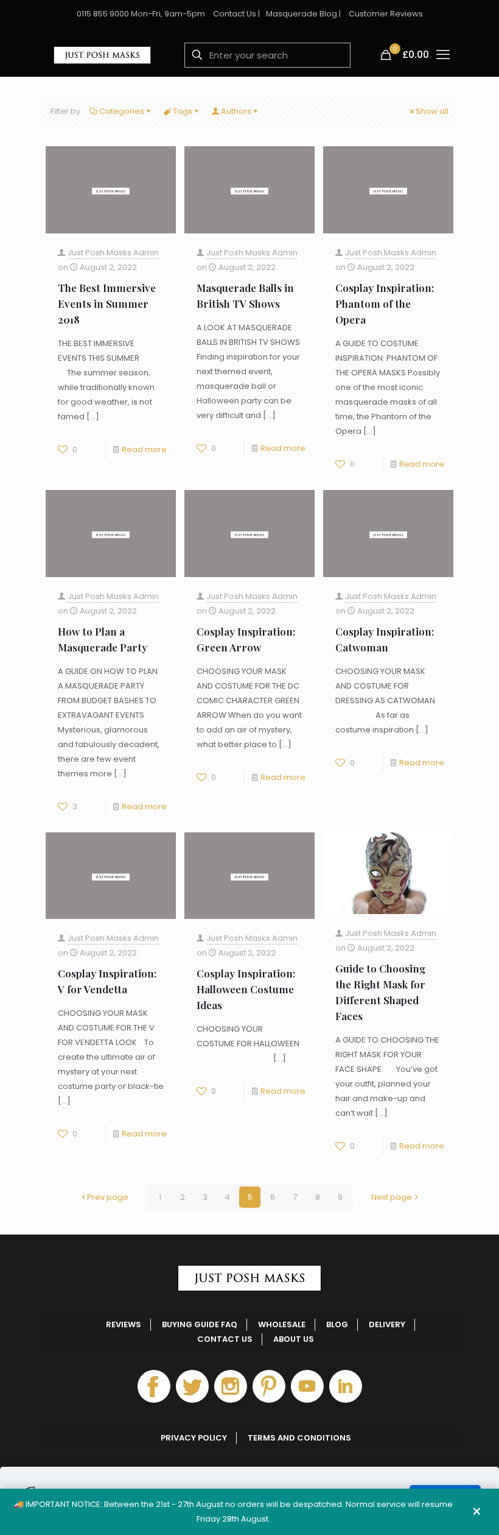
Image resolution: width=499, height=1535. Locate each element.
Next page (391, 1197)
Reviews (123, 1324)
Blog (337, 1324)
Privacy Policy (194, 1438)
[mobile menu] (443, 54)
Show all (432, 111)
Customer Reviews (386, 13)
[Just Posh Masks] (102, 54)
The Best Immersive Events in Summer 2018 (107, 303)
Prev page (107, 1197)
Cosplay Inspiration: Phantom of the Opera (384, 303)
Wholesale (281, 1324)
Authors (236, 111)
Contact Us (234, 13)
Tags (182, 111)
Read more (144, 449)
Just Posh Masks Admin (113, 252)
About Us (293, 1339)
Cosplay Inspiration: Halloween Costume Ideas (246, 989)
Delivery (387, 1324)
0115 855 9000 (103, 13)
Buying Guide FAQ (199, 1324)
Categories (121, 111)
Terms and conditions (299, 1438)
